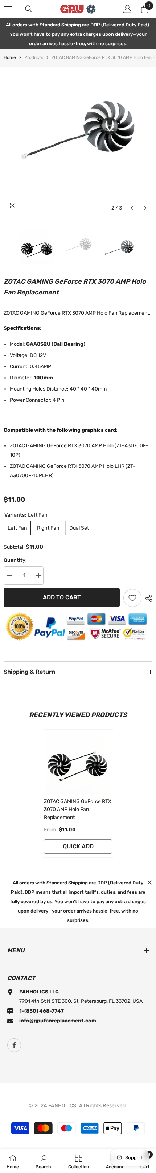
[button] (132, 208)
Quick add (78, 846)
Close (149, 882)
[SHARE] (146, 598)
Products (33, 57)
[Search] (28, 9)
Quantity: (15, 560)
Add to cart (62, 597)
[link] (43, 1161)
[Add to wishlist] (132, 598)
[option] (78, 141)
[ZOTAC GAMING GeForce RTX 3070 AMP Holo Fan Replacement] (78, 762)
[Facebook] (14, 1045)
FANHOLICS (62, 1106)
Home (10, 57)
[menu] (8, 9)
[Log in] (127, 9)
